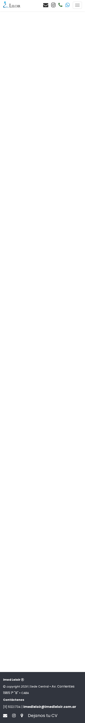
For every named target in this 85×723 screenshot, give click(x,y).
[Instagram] (53, 5)
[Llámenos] (60, 5)
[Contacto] (45, 5)
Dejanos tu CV (43, 715)
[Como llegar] (24, 715)
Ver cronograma (21, 177)
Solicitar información (24, 61)
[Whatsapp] (67, 5)
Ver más (16, 72)
